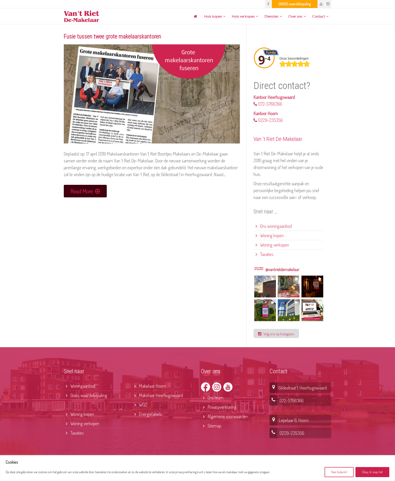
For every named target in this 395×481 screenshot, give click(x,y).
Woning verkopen (274, 245)
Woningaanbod (82, 386)
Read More (82, 191)
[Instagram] (328, 4)
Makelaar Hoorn (152, 386)
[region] (197, 468)
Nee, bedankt (339, 472)
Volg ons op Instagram (278, 333)
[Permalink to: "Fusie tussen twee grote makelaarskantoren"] (152, 94)
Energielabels (150, 414)
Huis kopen (213, 16)
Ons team (215, 397)
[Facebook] (268, 4)
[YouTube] (321, 4)
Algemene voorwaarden (227, 416)
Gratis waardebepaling (88, 395)
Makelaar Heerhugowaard (160, 395)
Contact (318, 16)
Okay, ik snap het (372, 472)
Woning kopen (271, 235)
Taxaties (266, 254)
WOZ (142, 405)
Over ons (295, 16)
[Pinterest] (295, 4)
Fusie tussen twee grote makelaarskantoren (112, 36)
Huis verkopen (243, 16)
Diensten (271, 16)
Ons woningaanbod (275, 226)
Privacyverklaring (221, 407)
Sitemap (214, 426)
